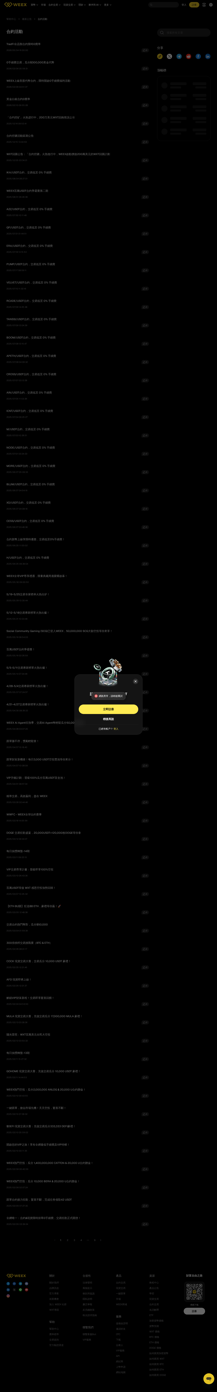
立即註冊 (108, 709)
